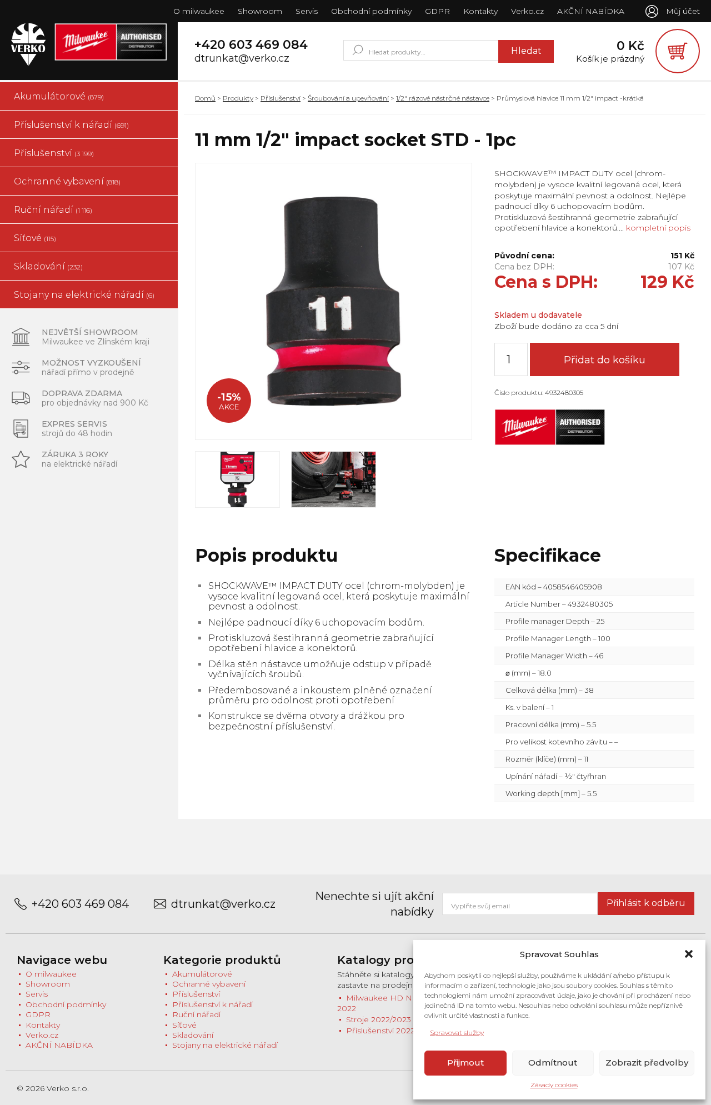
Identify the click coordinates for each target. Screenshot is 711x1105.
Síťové (35, 238)
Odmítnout (552, 1062)
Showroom (260, 11)
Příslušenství (54, 153)
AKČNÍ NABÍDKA (590, 11)
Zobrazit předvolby (646, 1062)
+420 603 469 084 (251, 45)
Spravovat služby (457, 1032)
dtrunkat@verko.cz (241, 58)
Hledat (526, 51)
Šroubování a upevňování (348, 98)
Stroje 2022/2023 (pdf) (388, 1019)
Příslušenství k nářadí (71, 124)
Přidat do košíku (604, 360)
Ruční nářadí (53, 209)
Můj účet (683, 11)
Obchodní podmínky (371, 11)
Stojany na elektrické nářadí (84, 294)
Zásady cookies (554, 1085)
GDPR (437, 11)
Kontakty (480, 11)
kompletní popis (657, 228)
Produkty (238, 98)
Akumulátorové (59, 96)
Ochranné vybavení (67, 181)
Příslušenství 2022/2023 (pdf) (400, 1031)
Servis (307, 11)
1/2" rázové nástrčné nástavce (442, 98)
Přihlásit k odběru (646, 903)
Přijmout (465, 1062)
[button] (688, 953)
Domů (205, 98)
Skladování (48, 266)
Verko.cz (527, 11)
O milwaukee (198, 11)
